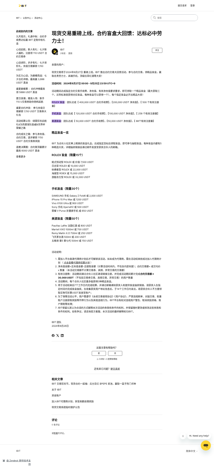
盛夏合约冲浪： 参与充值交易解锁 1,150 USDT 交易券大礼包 (31, 111)
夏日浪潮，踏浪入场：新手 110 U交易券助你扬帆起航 (30, 100)
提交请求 (182, 5)
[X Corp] (57, 335)
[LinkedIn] (62, 335)
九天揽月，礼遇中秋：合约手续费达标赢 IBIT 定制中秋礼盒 (31, 40)
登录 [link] (192, 5)
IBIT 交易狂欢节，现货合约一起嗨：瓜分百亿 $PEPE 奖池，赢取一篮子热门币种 (94, 383)
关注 (157, 50)
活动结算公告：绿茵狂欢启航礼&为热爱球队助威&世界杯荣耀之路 (31, 124)
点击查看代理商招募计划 (77, 262)
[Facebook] (53, 335)
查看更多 (21, 156)
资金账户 (56, 395)
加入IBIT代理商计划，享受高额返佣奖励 (73, 401)
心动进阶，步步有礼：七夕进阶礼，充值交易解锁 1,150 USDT (31, 66)
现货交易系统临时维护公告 (66, 407)
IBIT (18, 18)
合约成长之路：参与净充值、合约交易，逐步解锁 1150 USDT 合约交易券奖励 (31, 138)
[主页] (22, 5)
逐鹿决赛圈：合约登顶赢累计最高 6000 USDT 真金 (31, 149)
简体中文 (191, 451)
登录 (56, 433)
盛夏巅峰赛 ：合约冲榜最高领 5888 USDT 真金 (30, 90)
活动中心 (38, 18)
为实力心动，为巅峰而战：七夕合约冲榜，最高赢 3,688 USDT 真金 (31, 79)
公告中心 (27, 18)
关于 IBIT (56, 389)
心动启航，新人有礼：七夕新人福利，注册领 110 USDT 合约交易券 (31, 53)
